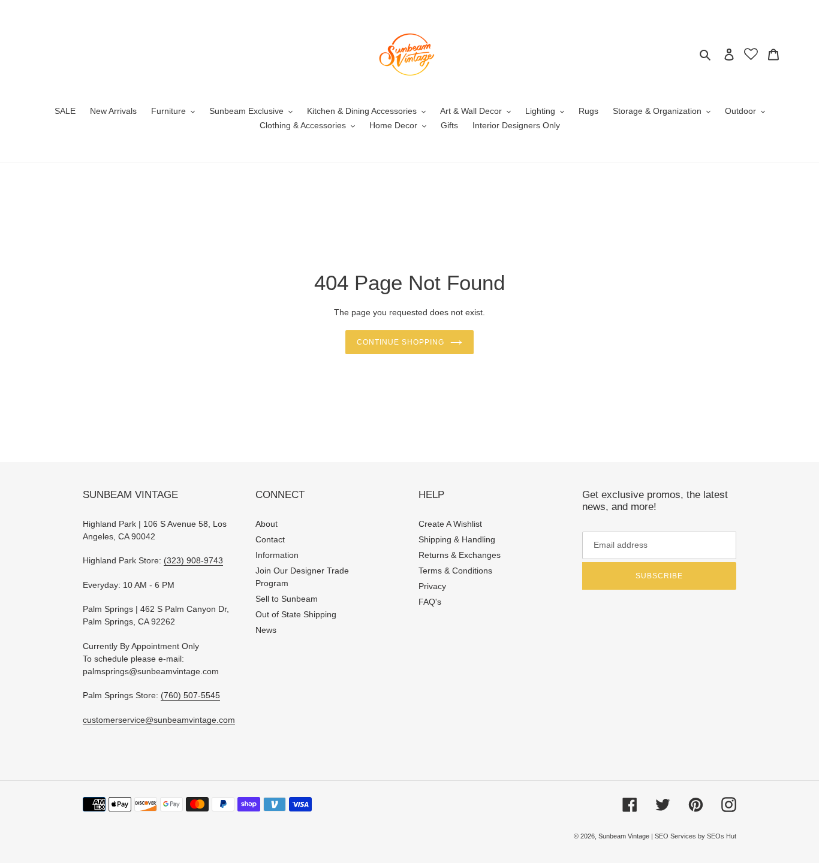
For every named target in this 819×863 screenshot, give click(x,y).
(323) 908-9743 (193, 560)
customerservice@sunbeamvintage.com (159, 720)
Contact (270, 539)
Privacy (432, 586)
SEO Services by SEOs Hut (695, 836)
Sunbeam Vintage (624, 836)
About (266, 524)
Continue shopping (400, 342)
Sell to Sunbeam (286, 599)
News (265, 630)
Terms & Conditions (455, 570)
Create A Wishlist (450, 524)
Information (277, 555)
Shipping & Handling (456, 539)
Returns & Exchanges (459, 555)
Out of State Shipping (295, 614)
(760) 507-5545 (190, 695)
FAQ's (429, 601)
